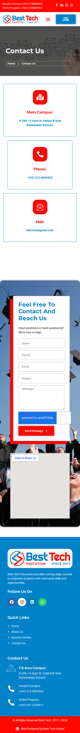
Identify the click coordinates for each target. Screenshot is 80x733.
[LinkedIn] (61, 5)
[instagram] (66, 5)
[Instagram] (22, 602)
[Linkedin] (32, 602)
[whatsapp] (71, 5)
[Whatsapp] (42, 602)
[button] (48, 19)
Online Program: (29, 699)
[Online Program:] (11, 702)
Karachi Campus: (30, 686)
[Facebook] (56, 5)
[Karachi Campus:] (11, 688)
